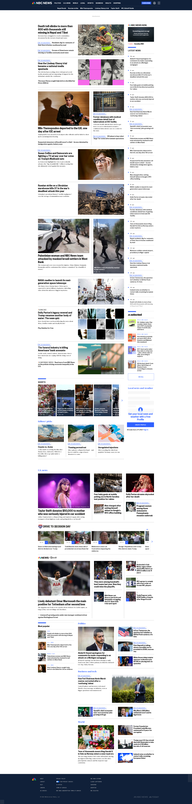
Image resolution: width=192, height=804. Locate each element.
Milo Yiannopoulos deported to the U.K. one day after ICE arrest (62, 129)
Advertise (93, 787)
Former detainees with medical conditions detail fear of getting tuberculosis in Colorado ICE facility (141, 213)
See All (141, 377)
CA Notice (59, 784)
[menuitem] (57, 3)
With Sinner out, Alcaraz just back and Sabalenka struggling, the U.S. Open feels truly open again (113, 599)
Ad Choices (43, 790)
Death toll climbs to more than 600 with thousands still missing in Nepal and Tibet (55, 29)
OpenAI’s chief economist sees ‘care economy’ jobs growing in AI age (141, 128)
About (41, 778)
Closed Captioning (96, 781)
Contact (42, 781)
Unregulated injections (108, 447)
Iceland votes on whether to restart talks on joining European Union (141, 292)
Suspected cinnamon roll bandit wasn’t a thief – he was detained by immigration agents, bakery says (63, 143)
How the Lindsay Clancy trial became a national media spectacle (52, 66)
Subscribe (93, 784)
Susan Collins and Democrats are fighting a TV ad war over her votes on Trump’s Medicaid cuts (56, 155)
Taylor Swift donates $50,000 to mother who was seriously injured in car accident (142, 99)
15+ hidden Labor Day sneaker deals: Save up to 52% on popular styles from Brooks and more (144, 325)
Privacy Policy (60, 778)
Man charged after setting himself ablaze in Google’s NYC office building (140, 177)
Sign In (146, 430)
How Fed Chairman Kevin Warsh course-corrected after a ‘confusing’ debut (141, 114)
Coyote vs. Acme (45, 446)
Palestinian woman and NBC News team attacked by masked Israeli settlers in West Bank (63, 259)
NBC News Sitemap (95, 778)
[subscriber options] (154, 3)
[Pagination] (147, 529)
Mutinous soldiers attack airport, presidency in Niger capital (141, 251)
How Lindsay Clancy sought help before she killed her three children (60, 668)
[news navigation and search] (159, 3)
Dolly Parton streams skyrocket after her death (141, 198)
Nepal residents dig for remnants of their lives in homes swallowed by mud (141, 240)
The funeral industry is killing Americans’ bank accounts (53, 349)
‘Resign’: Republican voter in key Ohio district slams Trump (129, 547)
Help (41, 784)
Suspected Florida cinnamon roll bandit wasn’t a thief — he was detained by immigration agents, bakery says (141, 164)
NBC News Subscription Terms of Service (68, 790)
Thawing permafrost (77, 447)
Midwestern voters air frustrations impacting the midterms (101, 548)
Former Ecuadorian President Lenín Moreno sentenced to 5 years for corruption (143, 729)
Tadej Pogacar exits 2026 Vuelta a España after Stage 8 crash (145, 597)
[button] (82, 3)
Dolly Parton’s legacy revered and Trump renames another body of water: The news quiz (55, 315)
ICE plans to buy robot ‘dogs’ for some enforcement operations (108, 137)
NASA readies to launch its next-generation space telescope (54, 282)
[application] (101, 72)
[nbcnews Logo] (34, 779)
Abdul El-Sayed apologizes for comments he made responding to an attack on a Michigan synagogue (141, 62)
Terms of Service (61, 787)
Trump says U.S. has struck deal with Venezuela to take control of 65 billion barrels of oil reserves (144, 743)
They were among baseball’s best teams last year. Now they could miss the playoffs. (107, 584)
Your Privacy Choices (66, 781)
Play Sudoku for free (45, 328)
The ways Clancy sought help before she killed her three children (56, 82)
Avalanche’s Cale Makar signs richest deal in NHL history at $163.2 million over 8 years (144, 568)
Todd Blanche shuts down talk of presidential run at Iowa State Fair (76, 547)
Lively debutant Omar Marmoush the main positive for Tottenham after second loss (62, 602)
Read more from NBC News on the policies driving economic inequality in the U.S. (56, 364)
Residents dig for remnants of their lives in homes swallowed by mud (56, 43)
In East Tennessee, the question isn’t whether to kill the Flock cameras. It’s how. (141, 280)
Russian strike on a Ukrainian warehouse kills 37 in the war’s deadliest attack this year (53, 188)
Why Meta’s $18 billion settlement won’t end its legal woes (142, 712)
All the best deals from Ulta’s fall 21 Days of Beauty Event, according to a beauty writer (145, 367)
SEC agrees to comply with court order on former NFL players (145, 583)
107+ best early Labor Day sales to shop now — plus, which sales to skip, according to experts (145, 352)
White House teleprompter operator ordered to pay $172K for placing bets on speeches (143, 660)
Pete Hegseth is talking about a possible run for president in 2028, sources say (144, 648)
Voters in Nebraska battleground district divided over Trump (49, 547)
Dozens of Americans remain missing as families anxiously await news (56, 51)
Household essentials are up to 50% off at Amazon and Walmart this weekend (144, 339)
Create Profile (140, 425)
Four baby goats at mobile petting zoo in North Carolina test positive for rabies (142, 87)
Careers (42, 787)
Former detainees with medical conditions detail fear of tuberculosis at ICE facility (107, 119)
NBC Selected (94, 790)
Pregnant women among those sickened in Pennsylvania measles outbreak (145, 510)
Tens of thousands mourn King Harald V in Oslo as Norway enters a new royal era (141, 226)
